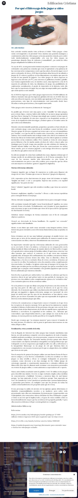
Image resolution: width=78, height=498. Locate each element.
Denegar (52, 490)
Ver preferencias (68, 490)
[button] (74, 474)
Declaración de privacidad (57, 494)
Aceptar (36, 490)
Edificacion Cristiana (62, 3)
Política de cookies (44, 494)
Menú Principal (30, 448)
